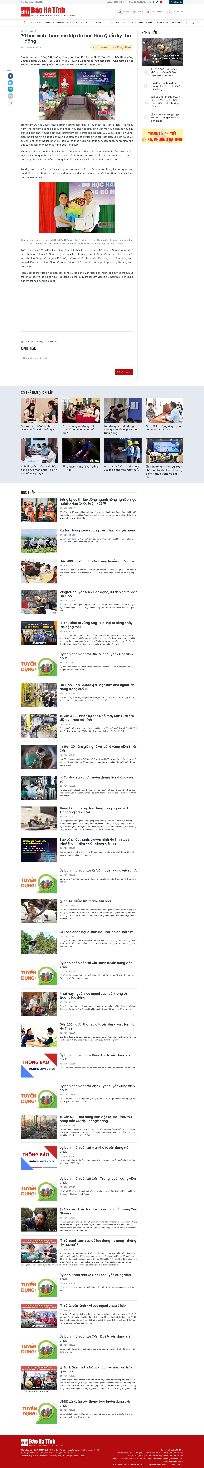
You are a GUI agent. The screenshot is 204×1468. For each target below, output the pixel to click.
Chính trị (49, 22)
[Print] (10, 96)
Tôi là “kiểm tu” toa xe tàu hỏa (87, 901)
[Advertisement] (77, 305)
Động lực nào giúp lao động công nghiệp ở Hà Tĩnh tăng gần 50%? (96, 810)
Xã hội (70, 22)
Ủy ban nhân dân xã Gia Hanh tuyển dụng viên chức (96, 965)
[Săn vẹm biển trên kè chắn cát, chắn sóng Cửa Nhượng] (39, 1220)
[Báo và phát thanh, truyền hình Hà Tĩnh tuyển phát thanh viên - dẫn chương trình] (39, 850)
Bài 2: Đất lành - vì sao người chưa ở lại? (94, 1306)
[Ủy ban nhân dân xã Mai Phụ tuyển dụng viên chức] (39, 1158)
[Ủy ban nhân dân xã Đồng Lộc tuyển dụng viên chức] (39, 1066)
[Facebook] (153, 2)
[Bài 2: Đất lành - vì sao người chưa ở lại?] (39, 1316)
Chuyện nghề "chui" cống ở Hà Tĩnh (80, 468)
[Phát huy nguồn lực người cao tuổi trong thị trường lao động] (39, 1004)
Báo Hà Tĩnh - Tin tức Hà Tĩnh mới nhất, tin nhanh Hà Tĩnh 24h (49, 12)
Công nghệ (162, 22)
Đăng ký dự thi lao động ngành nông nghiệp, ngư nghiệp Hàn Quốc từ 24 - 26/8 (98, 502)
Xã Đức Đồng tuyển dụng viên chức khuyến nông (98, 531)
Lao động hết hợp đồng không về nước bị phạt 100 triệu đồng (165, 86)
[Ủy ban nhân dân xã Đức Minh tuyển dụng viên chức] (39, 664)
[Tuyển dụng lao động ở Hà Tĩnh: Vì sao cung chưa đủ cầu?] (81, 410)
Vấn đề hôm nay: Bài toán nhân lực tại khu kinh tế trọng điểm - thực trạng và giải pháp (164, 472)
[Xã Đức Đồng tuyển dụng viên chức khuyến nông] (39, 541)
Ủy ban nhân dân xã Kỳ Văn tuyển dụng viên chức (98, 871)
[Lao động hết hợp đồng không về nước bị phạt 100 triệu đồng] (123, 410)
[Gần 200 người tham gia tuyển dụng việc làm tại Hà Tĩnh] (39, 1035)
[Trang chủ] (24, 23)
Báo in (140, 12)
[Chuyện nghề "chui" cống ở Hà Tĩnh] (81, 450)
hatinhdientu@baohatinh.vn (170, 1458)
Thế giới (125, 22)
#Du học (29, 341)
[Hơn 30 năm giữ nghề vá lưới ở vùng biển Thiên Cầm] (39, 757)
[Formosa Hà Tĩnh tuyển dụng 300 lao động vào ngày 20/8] (123, 450)
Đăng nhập (178, 2)
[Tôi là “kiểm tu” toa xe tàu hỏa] (39, 911)
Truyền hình (178, 12)
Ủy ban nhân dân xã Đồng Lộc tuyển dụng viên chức (96, 1057)
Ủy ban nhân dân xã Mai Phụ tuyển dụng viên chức (95, 1150)
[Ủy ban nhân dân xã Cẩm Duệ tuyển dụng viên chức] (39, 1347)
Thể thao (114, 22)
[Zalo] (165, 2)
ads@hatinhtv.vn (176, 1464)
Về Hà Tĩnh (137, 22)
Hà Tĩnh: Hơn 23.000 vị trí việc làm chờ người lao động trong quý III (97, 687)
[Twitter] (10, 82)
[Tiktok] (157, 2)
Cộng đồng (176, 22)
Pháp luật (101, 22)
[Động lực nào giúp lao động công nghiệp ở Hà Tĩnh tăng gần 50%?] (39, 818)
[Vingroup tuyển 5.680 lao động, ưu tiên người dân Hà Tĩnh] (39, 602)
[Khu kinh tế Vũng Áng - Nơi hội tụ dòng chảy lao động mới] (39, 633)
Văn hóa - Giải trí (85, 22)
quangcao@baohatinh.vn (156, 1464)
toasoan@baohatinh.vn (173, 1461)
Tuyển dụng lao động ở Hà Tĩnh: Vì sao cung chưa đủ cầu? (78, 429)
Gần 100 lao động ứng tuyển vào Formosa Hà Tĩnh (163, 427)
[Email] (10, 89)
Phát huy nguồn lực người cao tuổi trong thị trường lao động (94, 996)
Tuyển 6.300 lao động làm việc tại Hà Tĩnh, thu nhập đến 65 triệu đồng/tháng (96, 1119)
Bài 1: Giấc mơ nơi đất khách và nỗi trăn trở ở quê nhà (96, 1369)
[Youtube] (161, 2)
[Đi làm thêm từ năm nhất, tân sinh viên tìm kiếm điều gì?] (39, 410)
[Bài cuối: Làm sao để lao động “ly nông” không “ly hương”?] (39, 1251)
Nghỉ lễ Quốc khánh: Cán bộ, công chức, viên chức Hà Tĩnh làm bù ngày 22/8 (39, 470)
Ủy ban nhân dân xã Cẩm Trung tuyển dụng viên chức (98, 1181)
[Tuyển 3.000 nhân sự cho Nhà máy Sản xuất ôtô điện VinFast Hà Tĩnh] (39, 726)
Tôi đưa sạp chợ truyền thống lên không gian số (97, 779)
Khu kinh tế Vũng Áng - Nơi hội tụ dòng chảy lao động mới (165, 117)
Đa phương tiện (158, 12)
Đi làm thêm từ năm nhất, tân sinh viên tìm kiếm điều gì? (39, 427)
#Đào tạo (40, 341)
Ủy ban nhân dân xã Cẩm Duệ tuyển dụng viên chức (96, 1339)
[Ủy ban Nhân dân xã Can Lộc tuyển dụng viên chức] (39, 1285)
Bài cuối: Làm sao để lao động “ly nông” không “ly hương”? (98, 1243)
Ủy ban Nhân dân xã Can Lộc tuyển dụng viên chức (95, 1277)
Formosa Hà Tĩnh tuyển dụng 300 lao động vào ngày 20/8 (122, 468)
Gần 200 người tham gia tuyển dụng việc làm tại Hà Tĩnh (97, 1027)
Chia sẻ (10, 71)
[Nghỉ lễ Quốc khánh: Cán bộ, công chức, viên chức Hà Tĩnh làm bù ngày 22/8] (39, 450)
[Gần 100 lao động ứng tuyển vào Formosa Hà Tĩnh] (164, 410)
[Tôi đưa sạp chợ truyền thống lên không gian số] (39, 788)
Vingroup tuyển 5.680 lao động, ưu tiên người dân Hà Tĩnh (165, 58)
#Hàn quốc (52, 341)
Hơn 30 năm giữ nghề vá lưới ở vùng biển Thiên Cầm (98, 749)
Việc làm (33, 31)
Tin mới (126, 12)
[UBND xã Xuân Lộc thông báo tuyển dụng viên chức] (39, 1412)
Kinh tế (60, 22)
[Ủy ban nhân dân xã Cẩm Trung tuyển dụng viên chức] (39, 1189)
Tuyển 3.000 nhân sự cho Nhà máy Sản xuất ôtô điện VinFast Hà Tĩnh (164, 72)
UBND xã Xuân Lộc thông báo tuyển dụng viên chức (95, 1404)
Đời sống (149, 22)
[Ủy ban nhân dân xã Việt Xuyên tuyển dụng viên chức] (39, 1096)
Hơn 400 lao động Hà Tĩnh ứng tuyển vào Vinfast (98, 561)
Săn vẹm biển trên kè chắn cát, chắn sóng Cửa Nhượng (98, 1211)
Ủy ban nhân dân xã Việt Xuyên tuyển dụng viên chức (97, 1088)
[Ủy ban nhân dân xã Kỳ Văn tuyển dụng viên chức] (39, 881)
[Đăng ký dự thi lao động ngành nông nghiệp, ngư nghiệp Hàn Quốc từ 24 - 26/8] (39, 510)
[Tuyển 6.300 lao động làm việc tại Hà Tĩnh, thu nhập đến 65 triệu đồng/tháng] (39, 1127)
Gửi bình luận (124, 372)
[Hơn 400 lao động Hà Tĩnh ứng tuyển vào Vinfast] (39, 571)
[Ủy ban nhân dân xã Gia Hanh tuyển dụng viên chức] (39, 973)
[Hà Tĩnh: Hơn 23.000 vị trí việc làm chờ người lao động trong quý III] (39, 695)
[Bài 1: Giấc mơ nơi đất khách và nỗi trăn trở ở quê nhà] (39, 1378)
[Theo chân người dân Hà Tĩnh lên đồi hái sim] (39, 942)
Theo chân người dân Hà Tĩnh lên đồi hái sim (98, 932)
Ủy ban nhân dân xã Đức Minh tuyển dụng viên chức (96, 656)
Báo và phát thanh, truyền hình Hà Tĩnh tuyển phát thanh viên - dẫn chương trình (165, 102)
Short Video (36, 22)
